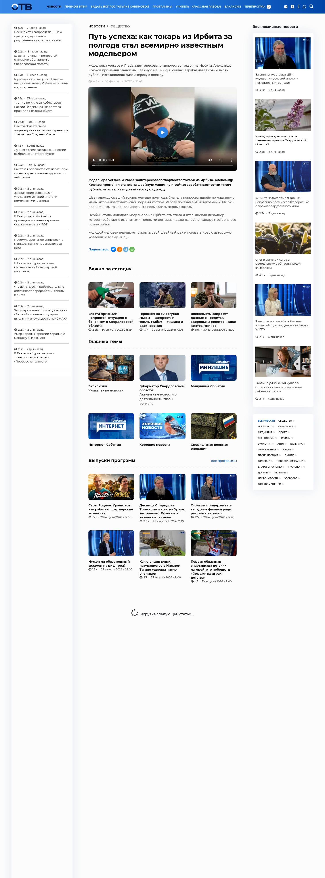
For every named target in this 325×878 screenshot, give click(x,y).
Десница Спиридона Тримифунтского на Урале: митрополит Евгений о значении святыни (162, 511)
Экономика (286, 426)
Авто (280, 443)
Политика (264, 426)
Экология (264, 443)
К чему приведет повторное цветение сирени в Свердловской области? (280, 140)
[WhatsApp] (304, 7)
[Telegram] (125, 249)
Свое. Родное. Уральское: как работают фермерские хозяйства (110, 509)
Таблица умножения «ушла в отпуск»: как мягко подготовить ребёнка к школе (278, 387)
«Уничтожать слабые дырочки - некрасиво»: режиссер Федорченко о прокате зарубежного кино (282, 202)
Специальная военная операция (209, 447)
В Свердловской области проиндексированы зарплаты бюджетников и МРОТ (36, 220)
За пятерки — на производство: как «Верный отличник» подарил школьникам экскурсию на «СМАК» (40, 314)
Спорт (283, 432)
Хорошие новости (155, 445)
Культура (296, 443)
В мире (289, 455)
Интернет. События (104, 445)
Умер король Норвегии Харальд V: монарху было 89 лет (39, 335)
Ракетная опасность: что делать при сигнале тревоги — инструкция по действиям (41, 173)
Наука (287, 449)
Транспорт (295, 466)
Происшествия (268, 455)
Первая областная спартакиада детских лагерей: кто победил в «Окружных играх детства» (210, 570)
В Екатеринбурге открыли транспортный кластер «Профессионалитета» (34, 357)
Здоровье (290, 478)
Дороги (263, 472)
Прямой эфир (76, 6)
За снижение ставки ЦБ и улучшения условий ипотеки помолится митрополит (35, 197)
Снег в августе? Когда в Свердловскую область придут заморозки (278, 263)
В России (264, 461)
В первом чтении (269, 484)
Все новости (266, 420)
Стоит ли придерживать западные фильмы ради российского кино (211, 509)
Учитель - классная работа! (198, 6)
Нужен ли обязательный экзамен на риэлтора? (109, 564)
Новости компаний (290, 461)
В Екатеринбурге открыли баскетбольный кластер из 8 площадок (35, 267)
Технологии (266, 438)
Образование (267, 449)
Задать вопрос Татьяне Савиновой (120, 6)
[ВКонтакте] (113, 249)
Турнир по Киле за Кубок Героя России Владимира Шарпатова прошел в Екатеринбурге (37, 106)
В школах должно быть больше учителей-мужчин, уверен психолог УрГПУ (282, 325)
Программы (162, 6)
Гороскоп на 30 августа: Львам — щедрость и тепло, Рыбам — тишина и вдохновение (41, 83)
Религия (280, 472)
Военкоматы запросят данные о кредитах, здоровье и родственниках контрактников (38, 36)
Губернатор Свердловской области (162, 388)
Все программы (224, 461)
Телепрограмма (258, 6)
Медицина (265, 432)
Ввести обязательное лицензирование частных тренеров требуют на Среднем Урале (41, 130)
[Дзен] (298, 7)
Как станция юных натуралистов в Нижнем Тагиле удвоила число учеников (160, 568)
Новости (54, 6)
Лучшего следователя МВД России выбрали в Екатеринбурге (40, 151)
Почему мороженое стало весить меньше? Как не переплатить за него (38, 244)
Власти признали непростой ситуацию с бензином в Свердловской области (35, 60)
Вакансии (232, 6)
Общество (285, 420)
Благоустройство (270, 466)
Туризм (286, 438)
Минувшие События (208, 386)
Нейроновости (268, 478)
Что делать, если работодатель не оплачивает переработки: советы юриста (39, 291)
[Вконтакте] (285, 7)
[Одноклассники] (292, 7)
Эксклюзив (97, 386)
